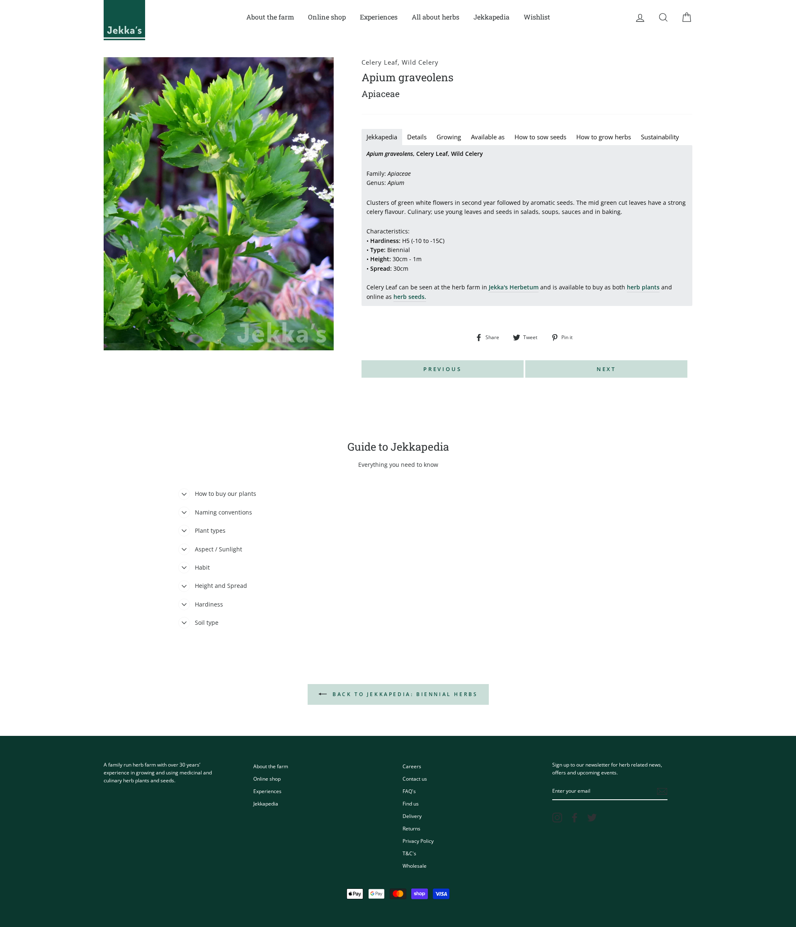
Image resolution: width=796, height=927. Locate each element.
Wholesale (415, 865)
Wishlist (537, 16)
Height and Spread (221, 586)
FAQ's (409, 791)
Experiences (379, 16)
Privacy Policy (418, 840)
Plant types (210, 530)
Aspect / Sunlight (218, 549)
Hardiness (209, 604)
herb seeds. (409, 297)
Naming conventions (223, 512)
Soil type (206, 622)
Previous (442, 369)
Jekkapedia (491, 16)
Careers (412, 766)
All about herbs (435, 16)
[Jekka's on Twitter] (592, 818)
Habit (202, 567)
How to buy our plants (225, 493)
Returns (411, 828)
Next (606, 369)
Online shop (327, 16)
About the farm (270, 16)
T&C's (409, 853)
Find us (411, 803)
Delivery (412, 816)
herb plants (643, 287)
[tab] (382, 137)
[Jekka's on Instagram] (557, 818)
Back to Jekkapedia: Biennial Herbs (404, 694)
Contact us (415, 778)
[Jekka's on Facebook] (575, 818)
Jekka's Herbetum (514, 287)
